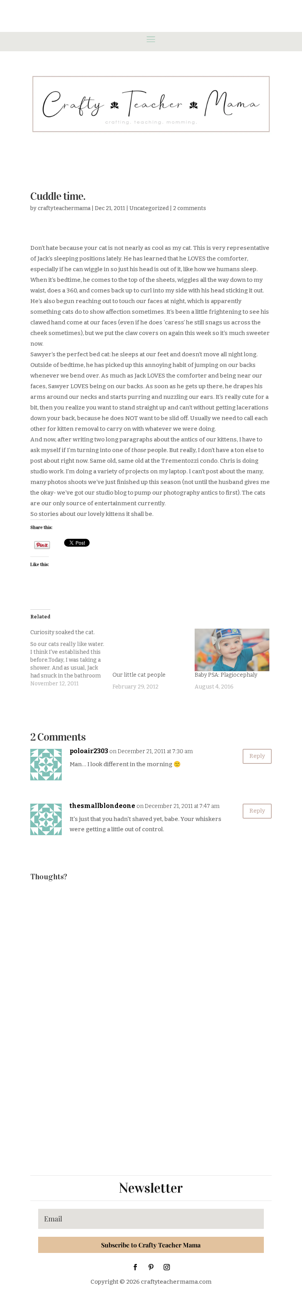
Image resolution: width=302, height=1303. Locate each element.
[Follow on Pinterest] (151, 1267)
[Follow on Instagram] (166, 1267)
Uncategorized (149, 208)
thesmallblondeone (102, 806)
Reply (257, 755)
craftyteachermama (64, 208)
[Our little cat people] (149, 650)
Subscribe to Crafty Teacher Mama (151, 1245)
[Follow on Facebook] (135, 1267)
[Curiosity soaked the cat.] (71, 658)
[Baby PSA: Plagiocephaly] (232, 650)
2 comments (189, 208)
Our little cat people (139, 675)
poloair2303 (89, 751)
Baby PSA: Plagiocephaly (226, 675)
